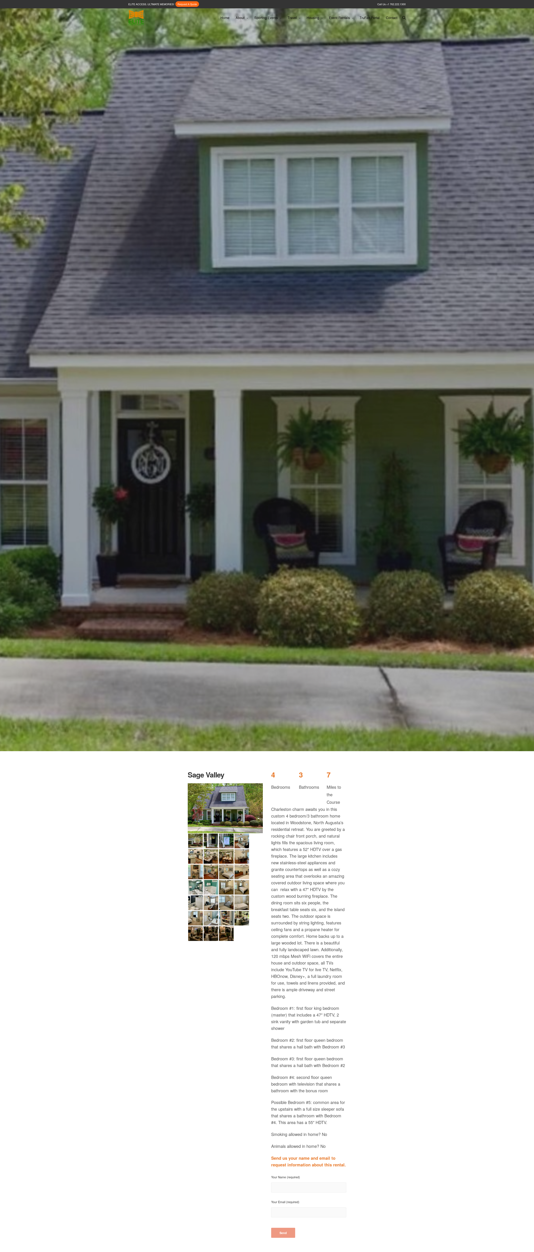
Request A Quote (187, 4)
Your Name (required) (285, 1177)
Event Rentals (339, 17)
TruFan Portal (370, 17)
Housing (313, 17)
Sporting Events (266, 17)
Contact (391, 17)
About (240, 17)
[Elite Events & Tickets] (136, 18)
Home (224, 17)
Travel (292, 17)
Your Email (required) (285, 1202)
